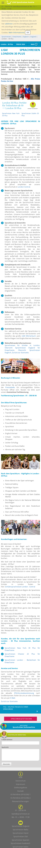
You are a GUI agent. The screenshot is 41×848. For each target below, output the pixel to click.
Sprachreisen (6, 37)
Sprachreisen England (20, 826)
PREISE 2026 (20, 44)
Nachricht (5, 747)
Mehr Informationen (17, 32)
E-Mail (12, 698)
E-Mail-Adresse (7, 740)
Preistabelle (10, 387)
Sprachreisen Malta (20, 829)
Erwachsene (17, 37)
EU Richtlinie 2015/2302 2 (20, 798)
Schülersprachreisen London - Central (20, 587)
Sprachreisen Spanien (20, 840)
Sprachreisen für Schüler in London (22, 345)
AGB (20, 777)
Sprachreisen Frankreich (20, 843)
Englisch (26, 37)
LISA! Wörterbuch (29, 336)
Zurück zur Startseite (20, 352)
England (33, 37)
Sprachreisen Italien (20, 847)
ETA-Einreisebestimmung (24, 693)
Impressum (20, 784)
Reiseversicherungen (20, 801)
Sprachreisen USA (20, 836)
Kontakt (20, 791)
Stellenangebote (20, 787)
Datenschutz (21, 781)
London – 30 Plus (7, 44)
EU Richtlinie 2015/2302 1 (20, 794)
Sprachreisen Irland (20, 833)
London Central (24, 187)
